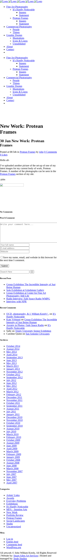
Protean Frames (27, 152)
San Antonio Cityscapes (38, 333)
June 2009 (11, 445)
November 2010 (14, 420)
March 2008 (12, 468)
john (41, 152)
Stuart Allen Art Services (25, 555)
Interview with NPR (16, 301)
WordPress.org (13, 547)
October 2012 (13, 374)
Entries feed (12, 541)
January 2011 (13, 414)
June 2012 (11, 383)
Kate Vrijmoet (13, 319)
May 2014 (11, 351)
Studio (9, 523)
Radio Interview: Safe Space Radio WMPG (28, 298)
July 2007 (11, 474)
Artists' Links (13, 495)
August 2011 (12, 408)
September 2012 (14, 377)
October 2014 (13, 346)
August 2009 (12, 443)
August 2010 (12, 428)
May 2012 (11, 386)
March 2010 (12, 434)
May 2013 (11, 363)
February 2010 (13, 437)
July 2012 (11, 380)
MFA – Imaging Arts (16, 509)
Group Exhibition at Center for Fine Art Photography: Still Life (26, 294)
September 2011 (14, 406)
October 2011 (13, 403)
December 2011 (14, 397)
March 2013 (12, 366)
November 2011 (14, 400)
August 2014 (12, 349)
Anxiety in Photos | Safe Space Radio (25, 325)
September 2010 (14, 425)
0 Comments (50, 152)
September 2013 (14, 357)
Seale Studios (20, 558)
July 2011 (11, 411)
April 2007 (11, 482)
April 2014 (11, 354)
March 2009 (12, 451)
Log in (9, 539)
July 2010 (11, 431)
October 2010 (13, 423)
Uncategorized (13, 526)
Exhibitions (12, 503)
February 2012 (13, 394)
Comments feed (14, 544)
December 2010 (14, 417)
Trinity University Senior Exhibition (33, 331)
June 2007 (11, 477)
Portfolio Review (14, 515)
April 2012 (11, 388)
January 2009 (13, 457)
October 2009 (13, 440)
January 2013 (13, 369)
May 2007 (11, 480)
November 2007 (14, 471)
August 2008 (12, 462)
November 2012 (14, 371)
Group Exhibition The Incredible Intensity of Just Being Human (31, 321)
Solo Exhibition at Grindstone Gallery (25, 290)
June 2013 (11, 360)
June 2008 (11, 465)
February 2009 (13, 454)
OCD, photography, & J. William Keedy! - (27, 313)
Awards (10, 498)
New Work (11, 512)
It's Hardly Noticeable (17, 506)
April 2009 (11, 448)
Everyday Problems (16, 501)
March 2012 (12, 391)
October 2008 (13, 460)
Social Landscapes (15, 521)
